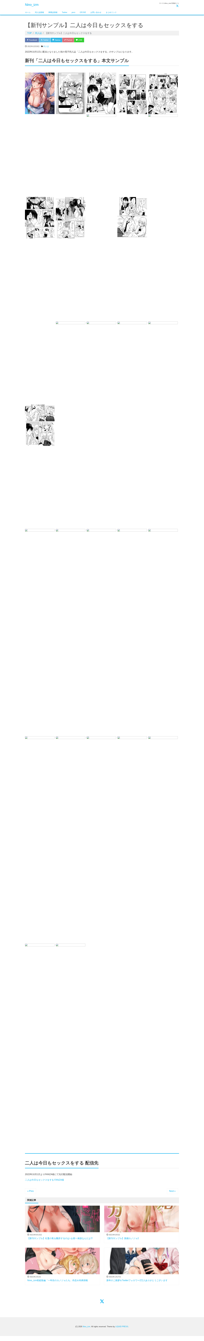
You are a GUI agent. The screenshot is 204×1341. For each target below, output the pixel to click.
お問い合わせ (95, 12)
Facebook (33, 40)
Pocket (69, 40)
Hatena (57, 40)
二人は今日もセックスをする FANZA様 (44, 1180)
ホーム (28, 12)
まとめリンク (111, 12)
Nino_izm (32, 4)
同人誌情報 (39, 12)
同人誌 (46, 46)
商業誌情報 (52, 12)
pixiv (73, 12)
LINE (80, 40)
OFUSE (83, 12)
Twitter (64, 12)
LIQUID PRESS (121, 1327)
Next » (172, 1191)
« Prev (30, 1191)
